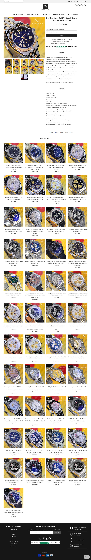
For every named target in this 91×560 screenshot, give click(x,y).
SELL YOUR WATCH (73, 14)
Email (72, 132)
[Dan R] (45, 7)
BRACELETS (46, 14)
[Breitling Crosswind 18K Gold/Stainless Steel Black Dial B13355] (8, 62)
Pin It (62, 132)
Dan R (47, 552)
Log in (70, 1)
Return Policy (13, 546)
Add (67, 132)
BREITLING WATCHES (17, 14)
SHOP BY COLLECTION (33, 14)
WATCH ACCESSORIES (59, 14)
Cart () (77, 1)
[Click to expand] (24, 37)
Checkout (84, 1)
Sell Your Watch (13, 529)
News (13, 531)
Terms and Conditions (13, 541)
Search (13, 534)
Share (57, 132)
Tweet (52, 132)
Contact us (13, 539)
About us (13, 536)
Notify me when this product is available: (55, 29)
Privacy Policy (14, 543)
